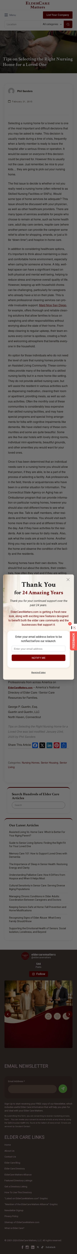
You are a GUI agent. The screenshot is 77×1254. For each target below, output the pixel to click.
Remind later (38, 672)
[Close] (68, 579)
